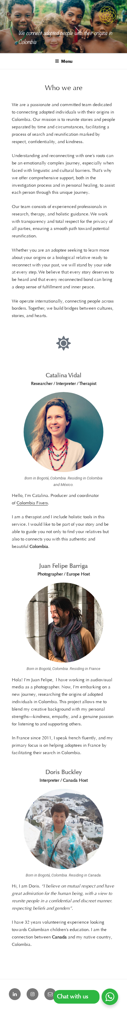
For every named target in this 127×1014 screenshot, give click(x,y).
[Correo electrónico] (50, 994)
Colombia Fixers (32, 503)
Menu (66, 61)
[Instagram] (32, 994)
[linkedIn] (15, 994)
